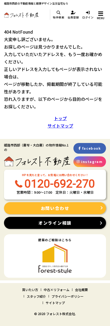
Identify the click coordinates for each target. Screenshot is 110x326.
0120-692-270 (60, 183)
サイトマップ (60, 125)
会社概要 (81, 289)
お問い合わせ (55, 208)
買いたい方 (30, 289)
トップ (60, 118)
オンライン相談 (55, 223)
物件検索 (58, 17)
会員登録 (73, 17)
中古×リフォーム (56, 289)
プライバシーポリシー (68, 296)
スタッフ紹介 (36, 296)
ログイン (88, 17)
